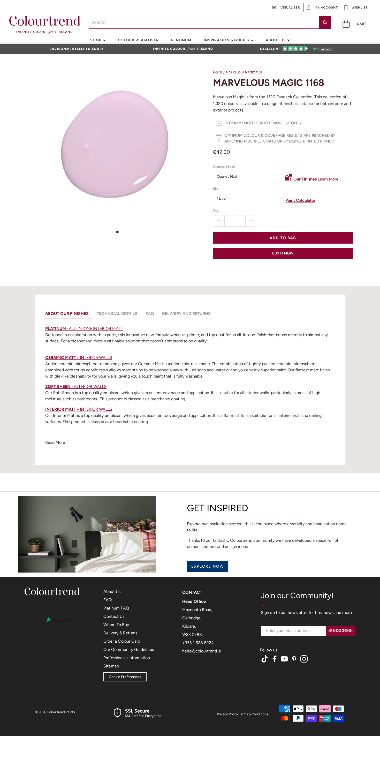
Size (216, 189)
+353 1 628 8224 (198, 642)
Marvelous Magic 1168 (244, 72)
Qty (216, 211)
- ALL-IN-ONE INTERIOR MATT (84, 328)
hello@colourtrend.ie (201, 651)
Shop (95, 40)
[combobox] (210, 22)
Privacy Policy (227, 714)
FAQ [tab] (150, 313)
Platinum (181, 40)
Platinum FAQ (116, 608)
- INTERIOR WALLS (78, 357)
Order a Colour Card (121, 641)
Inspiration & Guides (226, 40)
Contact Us (113, 616)
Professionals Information (126, 657)
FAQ (107, 599)
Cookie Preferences (125, 677)
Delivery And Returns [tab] (186, 313)
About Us (111, 591)
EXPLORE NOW (207, 566)
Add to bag (283, 238)
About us (276, 40)
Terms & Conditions (253, 714)
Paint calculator (300, 200)
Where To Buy (116, 624)
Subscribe (340, 630)
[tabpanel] (190, 387)
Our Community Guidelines (128, 649)
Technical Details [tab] (117, 313)
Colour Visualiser (138, 40)
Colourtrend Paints (61, 712)
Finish (230, 167)
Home (217, 72)
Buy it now (282, 253)
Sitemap (111, 666)
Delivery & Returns (120, 632)
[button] (355, 24)
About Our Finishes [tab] (67, 313)
